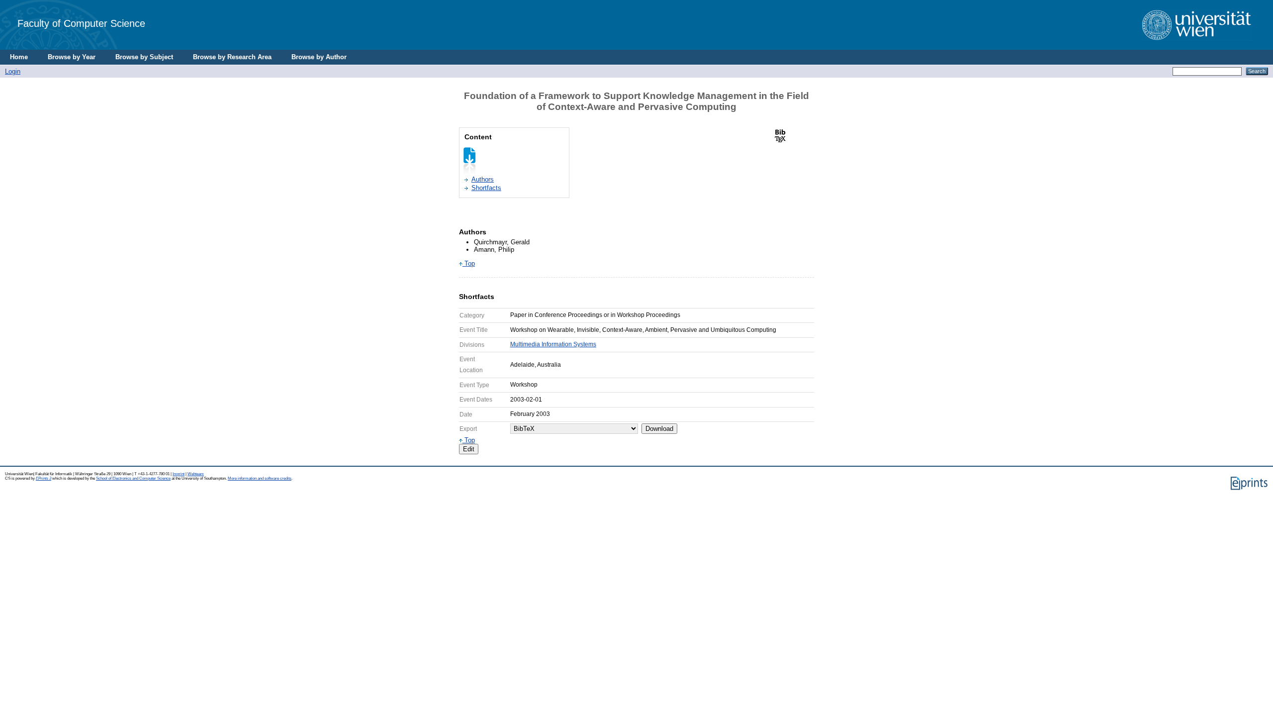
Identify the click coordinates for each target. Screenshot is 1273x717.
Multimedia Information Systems (553, 344)
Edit (468, 449)
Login (12, 71)
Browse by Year (71, 57)
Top (468, 263)
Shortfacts (486, 188)
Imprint (178, 474)
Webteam (195, 474)
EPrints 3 (43, 478)
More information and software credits (259, 478)
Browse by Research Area (232, 57)
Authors (482, 179)
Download (659, 428)
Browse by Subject (144, 57)
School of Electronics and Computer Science (133, 478)
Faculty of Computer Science (81, 23)
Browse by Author (319, 57)
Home (19, 57)
